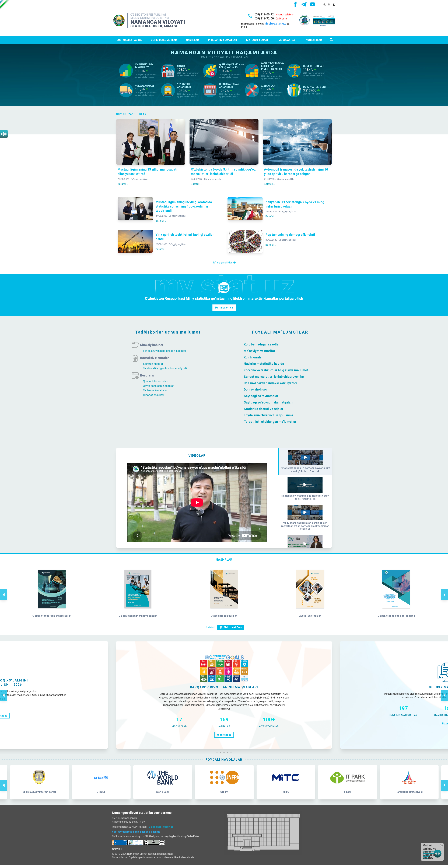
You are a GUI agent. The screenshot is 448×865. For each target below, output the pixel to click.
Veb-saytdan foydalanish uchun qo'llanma (136, 831)
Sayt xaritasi (140, 826)
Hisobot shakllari (153, 395)
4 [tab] (228, 752)
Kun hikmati (252, 357)
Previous (3, 591)
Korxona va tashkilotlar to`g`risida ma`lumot (276, 370)
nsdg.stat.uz (224, 734)
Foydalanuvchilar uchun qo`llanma (268, 415)
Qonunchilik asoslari (155, 381)
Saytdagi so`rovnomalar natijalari (268, 402)
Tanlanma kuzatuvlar (155, 390)
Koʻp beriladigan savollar (262, 344)
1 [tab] (218, 752)
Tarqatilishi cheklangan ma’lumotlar (270, 421)
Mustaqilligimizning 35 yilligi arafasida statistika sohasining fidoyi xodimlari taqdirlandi (184, 206)
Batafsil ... (123, 183)
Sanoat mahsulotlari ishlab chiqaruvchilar (274, 376)
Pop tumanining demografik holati (290, 234)
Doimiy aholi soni (256, 389)
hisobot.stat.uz (275, 23)
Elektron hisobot (153, 363)
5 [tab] (232, 752)
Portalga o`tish (224, 307)
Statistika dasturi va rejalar (263, 409)
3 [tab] (225, 752)
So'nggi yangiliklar (139, 179)
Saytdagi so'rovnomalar (261, 396)
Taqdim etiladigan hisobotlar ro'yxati (165, 368)
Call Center (282, 18)
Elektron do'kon (233, 627)
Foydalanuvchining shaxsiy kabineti (164, 350)
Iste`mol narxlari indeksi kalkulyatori (270, 383)
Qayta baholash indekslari (158, 386)
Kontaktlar (314, 40)
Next (444, 591)
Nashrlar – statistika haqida (264, 363)
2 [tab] (221, 752)
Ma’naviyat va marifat (259, 351)
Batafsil (210, 627)
